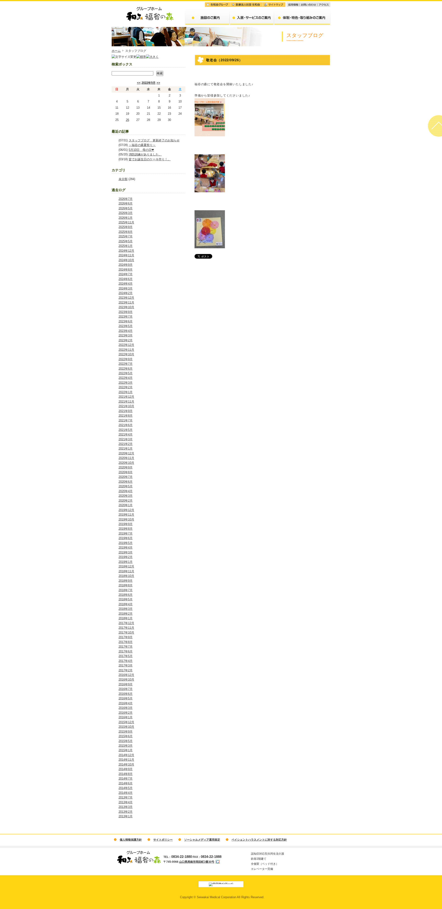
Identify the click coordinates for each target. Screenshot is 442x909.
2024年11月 (126, 255)
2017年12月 (126, 623)
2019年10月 (126, 519)
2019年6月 (126, 538)
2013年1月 (126, 816)
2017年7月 (126, 646)
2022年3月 (126, 382)
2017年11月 (126, 627)
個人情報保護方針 (131, 839)
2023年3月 (126, 335)
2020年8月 (126, 472)
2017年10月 (126, 632)
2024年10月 (126, 260)
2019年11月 (126, 514)
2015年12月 (126, 722)
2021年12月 (126, 396)
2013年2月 (126, 811)
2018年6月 (126, 594)
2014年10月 (126, 764)
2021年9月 (126, 411)
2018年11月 (126, 571)
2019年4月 (126, 547)
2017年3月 (126, 665)
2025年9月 (126, 227)
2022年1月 (126, 392)
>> (158, 83)
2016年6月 (126, 694)
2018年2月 (126, 613)
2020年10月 (126, 463)
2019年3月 (126, 552)
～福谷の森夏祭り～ (142, 145)
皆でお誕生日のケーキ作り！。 (150, 159)
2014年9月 (126, 769)
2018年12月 (126, 566)
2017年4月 (126, 661)
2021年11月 (126, 401)
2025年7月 (126, 236)
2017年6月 (126, 651)
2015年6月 (126, 736)
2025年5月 (126, 241)
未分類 (123, 179)
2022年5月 (126, 373)
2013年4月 (126, 802)
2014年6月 (126, 783)
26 (127, 120)
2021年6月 (126, 425)
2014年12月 (126, 755)
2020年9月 (126, 467)
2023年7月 (126, 316)
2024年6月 (126, 279)
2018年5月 (126, 599)
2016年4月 (126, 703)
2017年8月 (126, 642)
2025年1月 (126, 246)
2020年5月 (126, 486)
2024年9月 (126, 264)
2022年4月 (126, 378)
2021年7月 (126, 420)
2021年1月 (126, 448)
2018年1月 (126, 618)
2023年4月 (126, 331)
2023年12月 (126, 297)
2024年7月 (126, 274)
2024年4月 (126, 283)
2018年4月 (126, 604)
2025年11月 (126, 222)
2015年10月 (126, 726)
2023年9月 (126, 312)
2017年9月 (126, 637)
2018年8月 (126, 585)
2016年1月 (126, 717)
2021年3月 (126, 439)
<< (139, 83)
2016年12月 (126, 675)
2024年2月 (126, 293)
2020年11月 (126, 458)
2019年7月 (126, 533)
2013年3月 (126, 807)
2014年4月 (126, 793)
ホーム (116, 51)
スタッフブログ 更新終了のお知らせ (154, 140)
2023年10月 (126, 307)
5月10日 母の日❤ (141, 150)
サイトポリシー (163, 839)
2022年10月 (126, 354)
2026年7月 (126, 199)
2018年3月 (126, 609)
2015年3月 (126, 745)
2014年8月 (126, 774)
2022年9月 (149, 83)
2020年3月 (126, 495)
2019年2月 (126, 557)
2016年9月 (126, 684)
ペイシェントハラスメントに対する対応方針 (259, 839)
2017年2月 (126, 670)
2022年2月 (126, 387)
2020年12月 (126, 453)
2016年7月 (126, 689)
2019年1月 (126, 562)
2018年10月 (126, 576)
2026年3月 (126, 213)
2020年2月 (126, 500)
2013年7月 (126, 797)
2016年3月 (126, 708)
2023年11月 (126, 302)
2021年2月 (126, 444)
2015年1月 (126, 750)
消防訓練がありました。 (145, 154)
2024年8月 (126, 269)
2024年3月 (126, 288)
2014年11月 (126, 759)
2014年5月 (126, 788)
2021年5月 (126, 430)
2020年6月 (126, 481)
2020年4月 (126, 491)
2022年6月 (126, 368)
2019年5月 (126, 543)
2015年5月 (126, 741)
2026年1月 (126, 217)
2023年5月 (126, 326)
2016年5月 (126, 698)
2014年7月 (126, 778)
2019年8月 (126, 528)
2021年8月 (126, 415)
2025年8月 (126, 232)
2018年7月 (126, 590)
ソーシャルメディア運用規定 (202, 839)
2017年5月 (126, 656)
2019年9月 (126, 524)
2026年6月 (126, 203)
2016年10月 (126, 679)
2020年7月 (126, 477)
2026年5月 (126, 208)
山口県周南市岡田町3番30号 (196, 861)
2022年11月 (126, 349)
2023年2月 (126, 340)
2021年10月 (126, 406)
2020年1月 (126, 505)
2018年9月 (126, 580)
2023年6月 (126, 321)
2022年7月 (126, 363)
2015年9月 (126, 731)
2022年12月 (126, 345)
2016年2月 (126, 712)
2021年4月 (126, 434)
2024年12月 (126, 250)
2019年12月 (126, 510)
